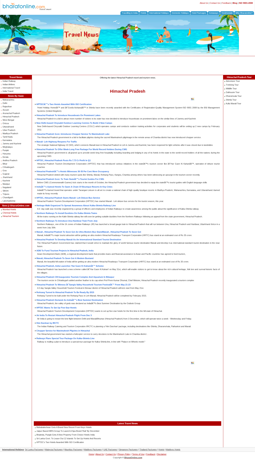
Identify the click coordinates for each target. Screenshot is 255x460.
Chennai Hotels (9, 213)
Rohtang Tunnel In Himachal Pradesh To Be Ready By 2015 (65, 292)
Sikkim (6, 191)
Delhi (5, 103)
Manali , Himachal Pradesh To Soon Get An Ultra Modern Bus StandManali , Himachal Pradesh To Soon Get (88, 232)
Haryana (6, 154)
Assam (6, 110)
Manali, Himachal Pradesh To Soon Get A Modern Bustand (65, 258)
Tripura (6, 194)
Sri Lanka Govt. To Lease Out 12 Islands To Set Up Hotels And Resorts (68, 438)
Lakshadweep (9, 201)
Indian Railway (9, 81)
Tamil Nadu (8, 137)
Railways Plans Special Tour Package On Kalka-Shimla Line (65, 338)
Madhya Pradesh (10, 133)
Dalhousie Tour (233, 92)
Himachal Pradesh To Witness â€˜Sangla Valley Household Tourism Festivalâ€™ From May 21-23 (83, 285)
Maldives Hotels (173, 449)
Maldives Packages (93, 449)
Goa (5, 170)
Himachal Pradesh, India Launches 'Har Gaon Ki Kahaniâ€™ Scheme (70, 266)
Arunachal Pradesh (11, 113)
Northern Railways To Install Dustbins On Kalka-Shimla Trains (66, 213)
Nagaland (7, 187)
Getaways (213, 13)
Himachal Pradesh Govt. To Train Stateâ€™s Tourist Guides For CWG (70, 179)
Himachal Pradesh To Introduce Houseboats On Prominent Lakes (68, 115)
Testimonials (227, 13)
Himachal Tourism (11, 216)
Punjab (6, 150)
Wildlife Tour (231, 88)
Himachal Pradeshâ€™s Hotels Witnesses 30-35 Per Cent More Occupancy (72, 171)
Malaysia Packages (54, 449)
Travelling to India (130, 13)
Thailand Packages (148, 449)
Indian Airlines (9, 84)
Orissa (6, 123)
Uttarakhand (8, 127)
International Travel (11, 88)
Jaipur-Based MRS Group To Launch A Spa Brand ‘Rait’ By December (67, 431)
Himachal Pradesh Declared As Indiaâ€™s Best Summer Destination (69, 300)
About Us (204, 3)
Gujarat (6, 174)
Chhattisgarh (8, 167)
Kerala (5, 157)
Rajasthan (7, 106)
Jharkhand (7, 177)
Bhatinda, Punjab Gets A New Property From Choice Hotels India (65, 435)
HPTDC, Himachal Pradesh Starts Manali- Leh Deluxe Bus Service (68, 198)
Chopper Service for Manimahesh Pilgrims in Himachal (63, 331)
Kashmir (6, 180)
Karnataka (7, 140)
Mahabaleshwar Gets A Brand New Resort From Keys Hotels (64, 427)
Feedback (226, 3)
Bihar (5, 164)
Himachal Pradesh (11, 116)
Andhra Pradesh (10, 160)
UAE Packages (110, 449)
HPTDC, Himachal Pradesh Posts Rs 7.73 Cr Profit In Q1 (63, 160)
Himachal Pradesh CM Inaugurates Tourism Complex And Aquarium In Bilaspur (75, 277)
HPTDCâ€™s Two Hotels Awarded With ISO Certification (64, 104)
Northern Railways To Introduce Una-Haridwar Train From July (66, 221)
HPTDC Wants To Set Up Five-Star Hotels (56, 308)
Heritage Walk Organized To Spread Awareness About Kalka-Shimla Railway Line (76, 205)
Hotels (143, 13)
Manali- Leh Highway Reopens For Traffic (56, 142)
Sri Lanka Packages (34, 449)
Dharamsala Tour (234, 96)
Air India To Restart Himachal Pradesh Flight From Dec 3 (64, 315)
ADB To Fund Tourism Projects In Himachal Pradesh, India (65, 250)
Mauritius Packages (73, 449)
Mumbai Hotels (9, 209)
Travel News (15, 77)
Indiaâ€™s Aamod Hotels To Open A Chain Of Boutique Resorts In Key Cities (74, 187)
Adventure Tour (233, 81)
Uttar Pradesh (9, 130)
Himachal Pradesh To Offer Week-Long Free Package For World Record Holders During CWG (81, 149)
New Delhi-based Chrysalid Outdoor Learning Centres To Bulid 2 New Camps (74, 123)
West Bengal (8, 120)
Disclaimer (162, 454)
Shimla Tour (231, 100)
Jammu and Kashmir (12, 143)
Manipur (6, 184)
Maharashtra (8, 100)
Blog (235, 3)
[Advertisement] (127, 65)
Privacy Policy (124, 454)
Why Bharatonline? (244, 13)
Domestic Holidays (180, 13)
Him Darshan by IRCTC (47, 323)
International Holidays (159, 13)
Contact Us (215, 3)
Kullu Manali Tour (233, 103)
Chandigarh (8, 197)
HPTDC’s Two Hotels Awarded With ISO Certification (60, 442)
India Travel (8, 91)
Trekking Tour (232, 85)
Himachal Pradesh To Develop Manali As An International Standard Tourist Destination (78, 239)
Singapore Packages (128, 449)
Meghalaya (8, 147)
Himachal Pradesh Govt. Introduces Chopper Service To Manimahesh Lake (72, 134)
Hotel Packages (199, 13)
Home (91, 454)
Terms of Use (138, 454)
